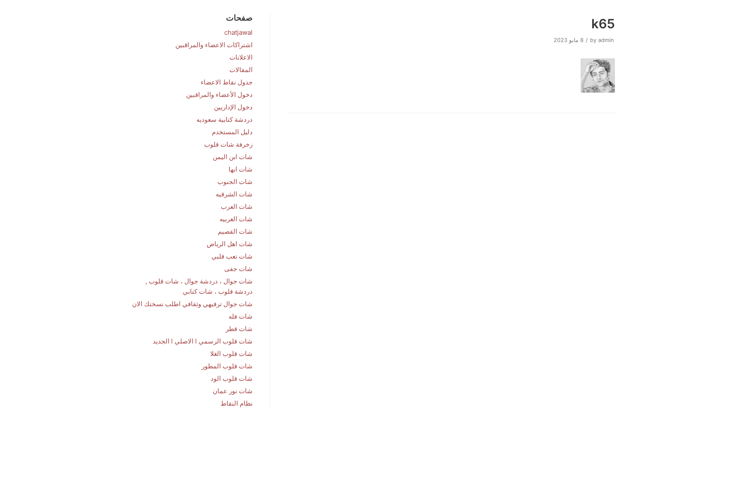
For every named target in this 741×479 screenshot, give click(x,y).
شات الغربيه (236, 219)
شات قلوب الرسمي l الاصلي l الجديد (203, 341)
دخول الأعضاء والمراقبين (219, 94)
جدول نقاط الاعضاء (227, 82)
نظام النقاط (236, 403)
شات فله (241, 316)
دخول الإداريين (233, 107)
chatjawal (238, 32)
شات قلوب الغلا (231, 353)
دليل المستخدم (232, 132)
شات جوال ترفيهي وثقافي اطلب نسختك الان (192, 304)
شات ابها (241, 169)
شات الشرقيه (234, 194)
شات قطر (239, 329)
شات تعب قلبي (232, 256)
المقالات (241, 70)
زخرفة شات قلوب (228, 144)
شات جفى (238, 269)
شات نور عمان (233, 391)
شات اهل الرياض (230, 244)
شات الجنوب (235, 182)
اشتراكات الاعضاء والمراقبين (214, 45)
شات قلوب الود (232, 378)
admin (606, 40)
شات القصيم (235, 231)
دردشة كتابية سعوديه (224, 119)
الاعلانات (241, 57)
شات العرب (237, 206)
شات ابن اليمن (233, 157)
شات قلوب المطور (227, 366)
